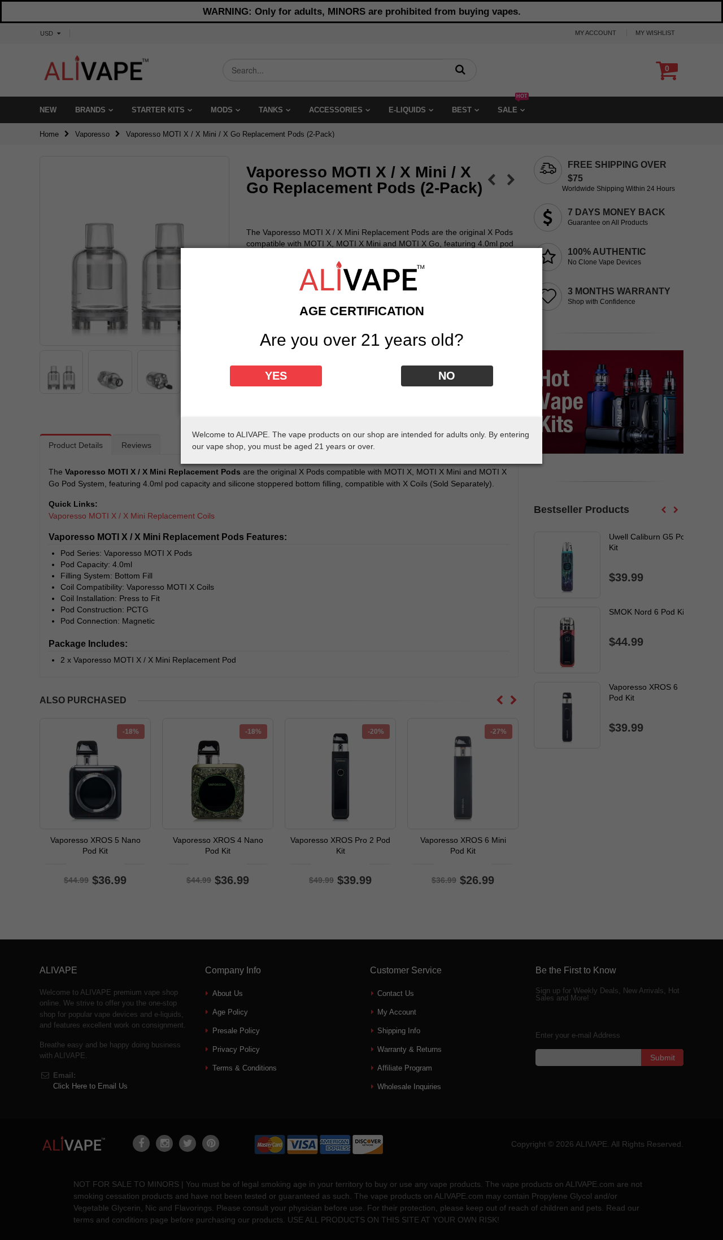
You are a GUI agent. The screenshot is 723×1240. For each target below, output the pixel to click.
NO (446, 375)
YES (276, 375)
